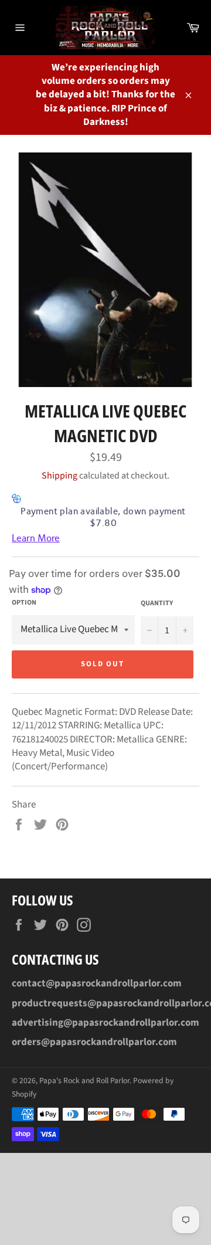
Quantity (157, 603)
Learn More (36, 538)
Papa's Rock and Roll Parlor (84, 1080)
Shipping (59, 475)
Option (24, 603)
